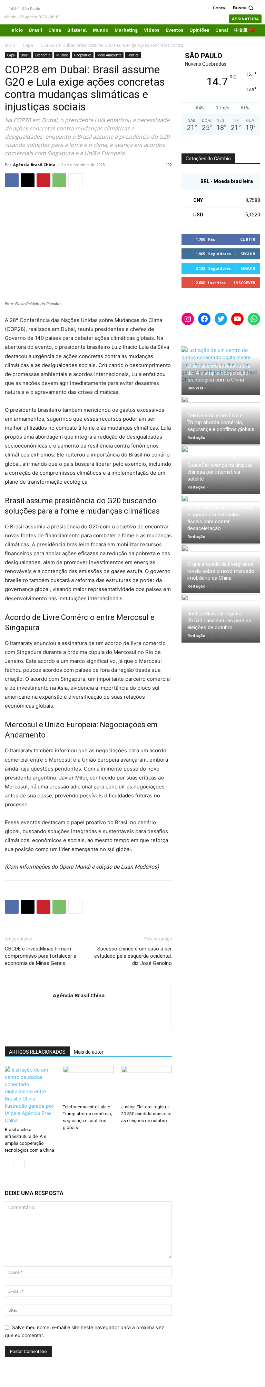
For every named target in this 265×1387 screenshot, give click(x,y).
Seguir (248, 253)
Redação (196, 437)
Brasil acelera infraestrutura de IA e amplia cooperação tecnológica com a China (218, 373)
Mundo (62, 55)
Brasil (25, 55)
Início (10, 45)
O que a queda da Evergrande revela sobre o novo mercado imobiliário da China (220, 571)
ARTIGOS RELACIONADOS (37, 1052)
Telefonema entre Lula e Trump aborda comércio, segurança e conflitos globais (220, 422)
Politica (133, 55)
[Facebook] (12, 180)
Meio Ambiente (109, 55)
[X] (28, 180)
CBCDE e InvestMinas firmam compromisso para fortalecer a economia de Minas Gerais (40, 956)
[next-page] (20, 1164)
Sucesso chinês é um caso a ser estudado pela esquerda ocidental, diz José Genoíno (133, 956)
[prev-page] (9, 1164)
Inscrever (244, 282)
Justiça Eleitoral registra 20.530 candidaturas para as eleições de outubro (146, 1113)
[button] (244, 7)
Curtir (247, 239)
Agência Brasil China (34, 164)
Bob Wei (195, 387)
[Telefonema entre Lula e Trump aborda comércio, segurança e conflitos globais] (88, 1083)
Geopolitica (82, 55)
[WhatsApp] (59, 180)
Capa (28, 45)
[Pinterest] (43, 180)
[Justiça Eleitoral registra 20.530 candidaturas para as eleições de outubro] (146, 1083)
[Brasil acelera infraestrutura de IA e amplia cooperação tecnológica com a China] (30, 1095)
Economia (42, 55)
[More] (75, 180)
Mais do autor (89, 1052)
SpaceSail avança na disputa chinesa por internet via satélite (219, 472)
